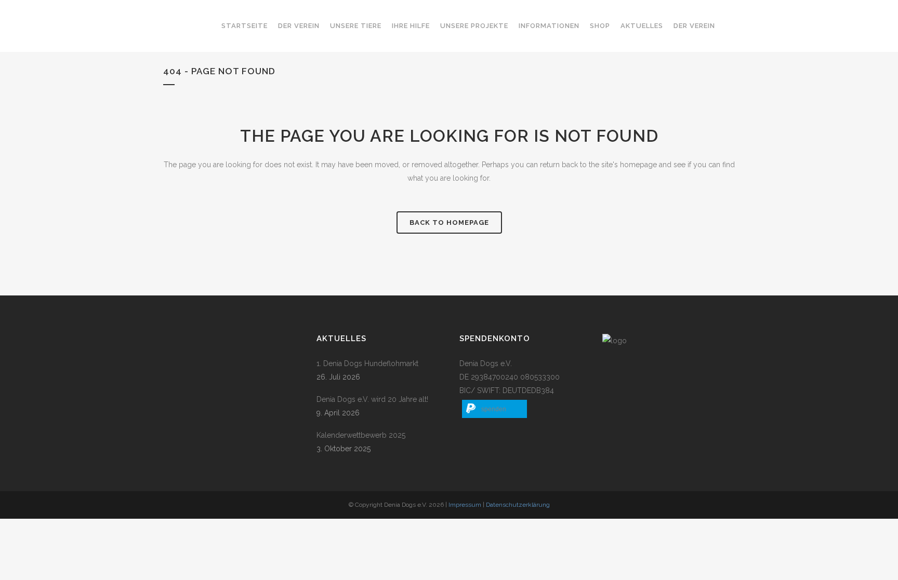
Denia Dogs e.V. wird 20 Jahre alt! (372, 399)
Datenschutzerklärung (518, 504)
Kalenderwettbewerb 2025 (360, 435)
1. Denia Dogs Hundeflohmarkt (367, 363)
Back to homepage (449, 222)
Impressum (464, 504)
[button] (494, 409)
